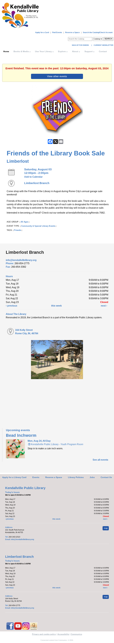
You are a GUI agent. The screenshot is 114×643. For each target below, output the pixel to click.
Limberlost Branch (36, 183)
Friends (17, 230)
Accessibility (63, 634)
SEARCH (108, 39)
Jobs (92, 477)
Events (35, 477)
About (75, 51)
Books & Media (21, 51)
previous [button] (12, 305)
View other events (57, 76)
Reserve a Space (72, 32)
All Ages (24, 222)
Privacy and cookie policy (44, 634)
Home (6, 51)
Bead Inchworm (21, 435)
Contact (103, 51)
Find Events (57, 32)
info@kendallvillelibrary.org (21, 260)
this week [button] (56, 305)
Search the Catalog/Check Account (98, 32)
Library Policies (76, 477)
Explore (62, 51)
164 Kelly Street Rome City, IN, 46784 (26, 332)
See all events (100, 460)
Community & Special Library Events (38, 226)
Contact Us (106, 477)
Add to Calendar (33, 177)
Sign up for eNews (80, 45)
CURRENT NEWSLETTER (103, 45)
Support (88, 51)
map (106, 528)
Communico (76, 634)
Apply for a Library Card (14, 477)
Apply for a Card (42, 32)
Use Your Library (43, 51)
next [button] (103, 305)
